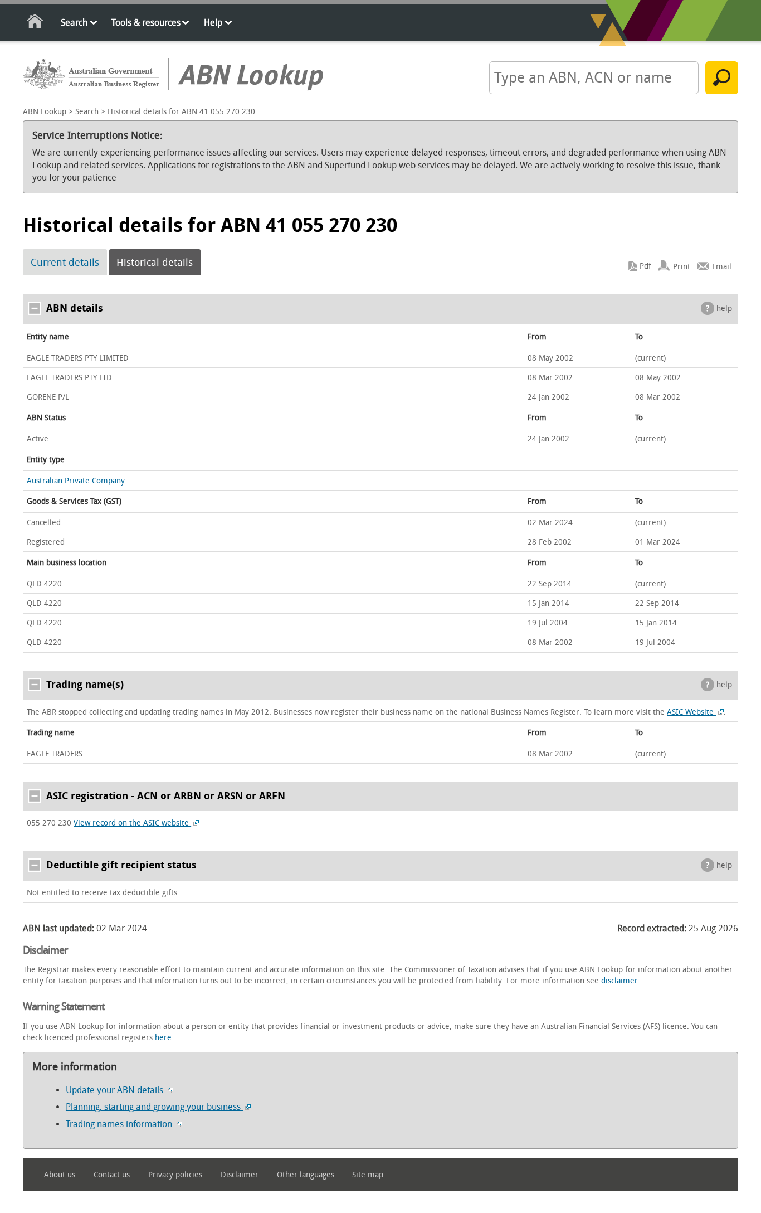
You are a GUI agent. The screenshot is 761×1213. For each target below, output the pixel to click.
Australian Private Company (76, 481)
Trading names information (120, 1124)
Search (74, 22)
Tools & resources (146, 22)
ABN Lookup (44, 112)
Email (721, 266)
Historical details (154, 262)
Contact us (112, 1175)
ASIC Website (691, 712)
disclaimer (619, 981)
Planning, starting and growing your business (154, 1107)
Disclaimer (239, 1175)
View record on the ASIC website (132, 823)
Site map (367, 1175)
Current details (65, 262)
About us (59, 1175)
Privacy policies (175, 1175)
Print (681, 266)
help (724, 308)
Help (213, 22)
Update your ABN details (115, 1090)
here (163, 1037)
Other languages (305, 1175)
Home (35, 23)
